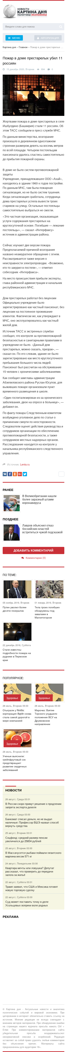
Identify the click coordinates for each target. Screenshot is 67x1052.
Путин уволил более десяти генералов (14, 609)
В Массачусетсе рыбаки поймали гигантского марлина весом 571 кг (33, 854)
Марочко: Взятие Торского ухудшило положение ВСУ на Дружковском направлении (46, 717)
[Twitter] (25, 474)
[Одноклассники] (15, 474)
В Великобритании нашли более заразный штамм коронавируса (39, 499)
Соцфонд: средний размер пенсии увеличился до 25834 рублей (26, 839)
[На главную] (25, 12)
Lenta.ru (25, 464)
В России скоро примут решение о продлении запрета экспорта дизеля (33, 805)
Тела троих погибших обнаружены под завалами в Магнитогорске (47, 612)
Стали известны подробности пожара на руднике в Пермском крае (17, 655)
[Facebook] (10, 474)
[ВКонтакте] (5, 474)
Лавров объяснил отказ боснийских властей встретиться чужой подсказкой (42, 529)
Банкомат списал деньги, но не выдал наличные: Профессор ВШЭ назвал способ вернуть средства (32, 822)
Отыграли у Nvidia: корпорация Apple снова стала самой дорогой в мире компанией (17, 715)
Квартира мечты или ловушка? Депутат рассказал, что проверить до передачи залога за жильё (29, 871)
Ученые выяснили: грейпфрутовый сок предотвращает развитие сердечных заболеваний (15, 763)
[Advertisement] (33, 954)
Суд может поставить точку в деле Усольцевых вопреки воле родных (26, 903)
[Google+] (20, 474)
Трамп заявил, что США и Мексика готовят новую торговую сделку (31, 888)
